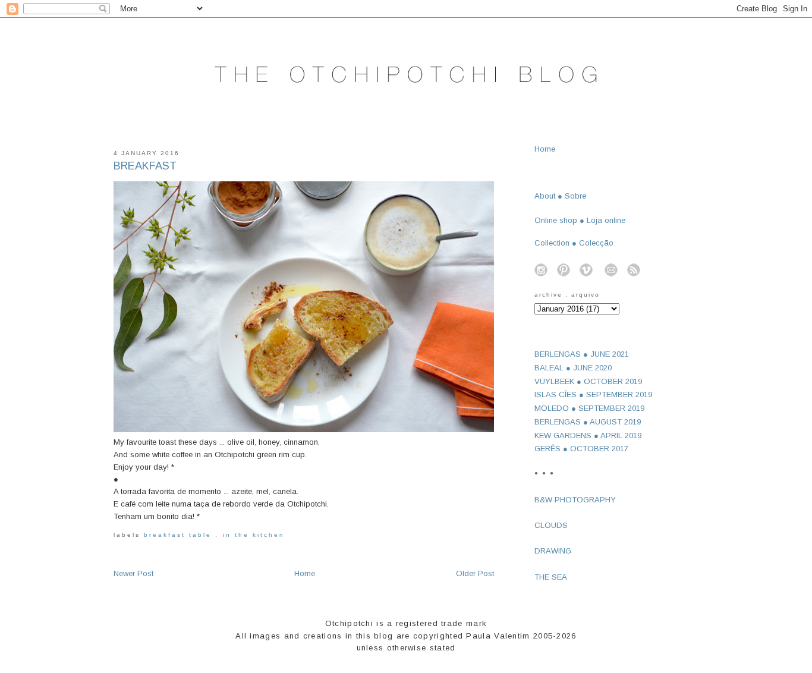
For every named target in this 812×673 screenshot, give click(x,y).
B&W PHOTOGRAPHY (575, 499)
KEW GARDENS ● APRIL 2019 (587, 435)
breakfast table (180, 535)
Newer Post (133, 573)
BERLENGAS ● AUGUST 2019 (587, 421)
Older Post (475, 573)
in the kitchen (254, 535)
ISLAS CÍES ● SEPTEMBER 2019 (593, 394)
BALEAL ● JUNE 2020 (573, 367)
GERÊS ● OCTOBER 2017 (581, 448)
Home (304, 573)
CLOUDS (551, 525)
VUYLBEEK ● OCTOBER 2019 (588, 381)
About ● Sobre (560, 195)
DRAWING (552, 550)
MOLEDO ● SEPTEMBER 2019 (589, 408)
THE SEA (550, 577)
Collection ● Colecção (573, 242)
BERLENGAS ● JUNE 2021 (581, 354)
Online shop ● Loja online (579, 220)
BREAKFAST (145, 166)
